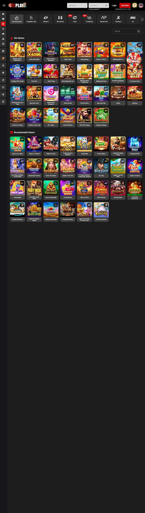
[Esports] (3, 34)
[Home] (3, 14)
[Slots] (3, 24)
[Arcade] (3, 39)
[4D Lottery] (3, 44)
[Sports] (3, 29)
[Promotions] (3, 65)
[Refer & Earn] (3, 80)
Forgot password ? (94, 9)
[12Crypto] (3, 94)
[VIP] (3, 72)
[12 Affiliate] (3, 87)
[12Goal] (3, 58)
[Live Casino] (3, 19)
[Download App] (3, 101)
